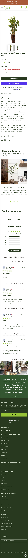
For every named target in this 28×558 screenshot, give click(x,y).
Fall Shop (3, 465)
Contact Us (4, 502)
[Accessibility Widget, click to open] (25, 555)
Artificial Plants (5, 443)
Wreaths (3, 449)
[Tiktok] (9, 431)
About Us (3, 474)
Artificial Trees (5, 440)
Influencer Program (6, 486)
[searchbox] (8, 257)
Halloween (4, 467)
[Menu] (2, 8)
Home (2, 12)
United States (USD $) (8, 541)
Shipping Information (6, 507)
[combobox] (18, 261)
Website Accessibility (7, 526)
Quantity (5, 73)
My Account (4, 496)
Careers (3, 480)
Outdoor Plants (5, 446)
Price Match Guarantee (7, 510)
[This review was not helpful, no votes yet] (23, 283)
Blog (2, 477)
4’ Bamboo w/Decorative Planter (14, 12)
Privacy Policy (5, 520)
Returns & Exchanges (6, 504)
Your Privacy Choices (6, 523)
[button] (14, 98)
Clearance (4, 458)
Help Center (4, 499)
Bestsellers (4, 455)
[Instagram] (4, 431)
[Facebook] (2, 431)
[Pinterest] (7, 431)
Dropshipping (5, 489)
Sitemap (3, 529)
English (4, 536)
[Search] (18, 7)
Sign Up (14, 414)
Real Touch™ (4, 452)
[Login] (23, 7)
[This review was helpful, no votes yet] (20, 283)
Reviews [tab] (11, 219)
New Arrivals (4, 437)
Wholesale (4, 483)
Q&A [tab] (18, 219)
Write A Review (15, 250)
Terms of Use (4, 517)
